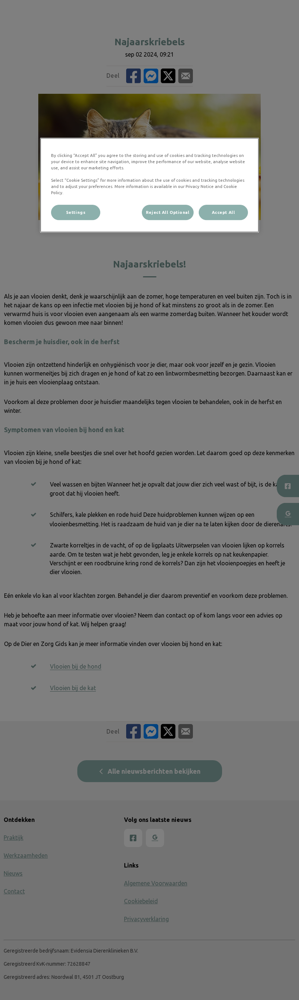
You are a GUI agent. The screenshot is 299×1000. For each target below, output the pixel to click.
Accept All (223, 212)
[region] (149, 185)
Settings (76, 212)
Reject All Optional (168, 212)
